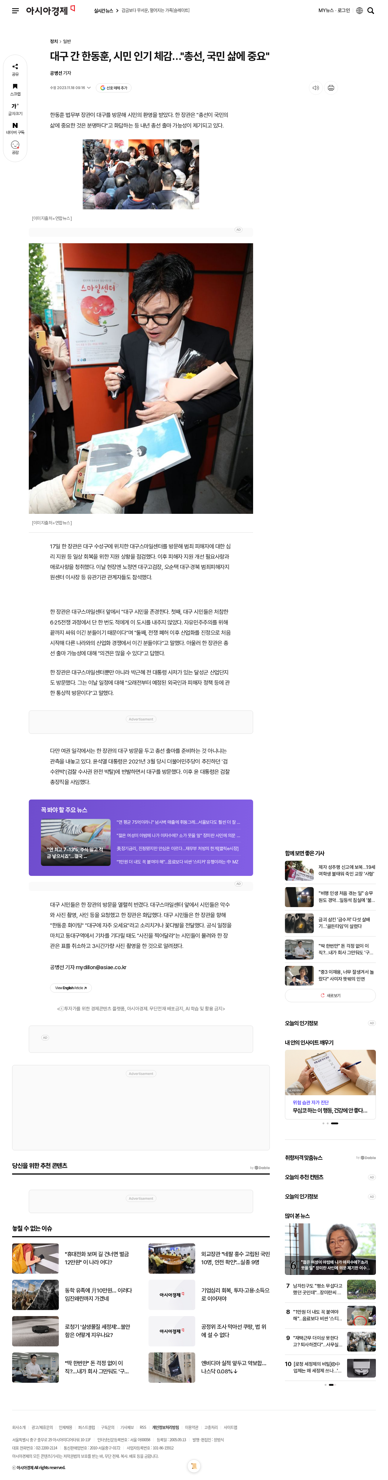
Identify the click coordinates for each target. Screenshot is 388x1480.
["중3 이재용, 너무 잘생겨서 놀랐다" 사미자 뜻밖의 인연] (299, 984)
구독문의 (107, 1427)
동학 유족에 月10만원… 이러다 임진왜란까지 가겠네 (98, 1294)
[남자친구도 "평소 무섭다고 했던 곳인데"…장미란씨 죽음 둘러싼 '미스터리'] (361, 1298)
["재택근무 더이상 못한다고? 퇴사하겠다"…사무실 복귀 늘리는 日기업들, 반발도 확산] (361, 1350)
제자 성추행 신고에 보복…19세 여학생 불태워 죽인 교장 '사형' (347, 870)
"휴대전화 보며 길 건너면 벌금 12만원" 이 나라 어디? (97, 1258)
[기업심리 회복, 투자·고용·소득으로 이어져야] (172, 1308)
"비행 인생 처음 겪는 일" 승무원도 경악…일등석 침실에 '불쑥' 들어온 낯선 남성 (346, 897)
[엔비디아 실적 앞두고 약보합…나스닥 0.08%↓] (172, 1381)
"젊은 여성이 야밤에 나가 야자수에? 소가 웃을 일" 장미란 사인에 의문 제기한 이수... (179, 835)
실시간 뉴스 (103, 10)
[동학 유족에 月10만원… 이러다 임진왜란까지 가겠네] (35, 1308)
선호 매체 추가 (116, 88)
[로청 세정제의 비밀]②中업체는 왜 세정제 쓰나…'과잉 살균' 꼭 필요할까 (317, 1371)
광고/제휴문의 (42, 1427)
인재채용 (65, 1427)
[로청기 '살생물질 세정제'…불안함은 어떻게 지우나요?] (35, 1345)
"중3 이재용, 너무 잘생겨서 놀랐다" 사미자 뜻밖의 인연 (346, 975)
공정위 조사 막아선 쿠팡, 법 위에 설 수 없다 (233, 1331)
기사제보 (127, 1427)
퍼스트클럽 (86, 1427)
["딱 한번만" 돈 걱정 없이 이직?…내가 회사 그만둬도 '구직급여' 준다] (299, 958)
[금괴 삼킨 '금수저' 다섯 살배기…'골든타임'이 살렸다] (299, 932)
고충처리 (211, 1427)
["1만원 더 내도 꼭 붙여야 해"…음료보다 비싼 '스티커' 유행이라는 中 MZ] (361, 1324)
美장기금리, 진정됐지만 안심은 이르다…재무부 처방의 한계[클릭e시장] (178, 848)
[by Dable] (260, 1167)
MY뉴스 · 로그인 (334, 10)
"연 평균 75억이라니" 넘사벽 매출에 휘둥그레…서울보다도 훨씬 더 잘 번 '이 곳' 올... (179, 822)
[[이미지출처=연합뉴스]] (141, 174)
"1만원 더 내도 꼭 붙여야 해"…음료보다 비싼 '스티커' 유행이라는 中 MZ (178, 862)
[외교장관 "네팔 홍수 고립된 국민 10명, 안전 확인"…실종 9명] (172, 1272)
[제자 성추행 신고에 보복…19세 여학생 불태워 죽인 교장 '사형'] (299, 879)
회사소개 (18, 1427)
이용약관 (191, 1427)
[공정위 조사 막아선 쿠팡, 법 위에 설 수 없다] (172, 1345)
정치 (54, 41)
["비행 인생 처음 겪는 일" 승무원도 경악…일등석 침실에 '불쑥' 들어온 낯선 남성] (299, 905)
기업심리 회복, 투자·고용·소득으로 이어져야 (235, 1294)
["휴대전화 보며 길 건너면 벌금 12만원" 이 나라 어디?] (35, 1272)
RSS (143, 1427)
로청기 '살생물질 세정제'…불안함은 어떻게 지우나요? (97, 1331)
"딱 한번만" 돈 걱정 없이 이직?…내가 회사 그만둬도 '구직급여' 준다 (346, 949)
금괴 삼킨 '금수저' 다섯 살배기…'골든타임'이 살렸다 (344, 923)
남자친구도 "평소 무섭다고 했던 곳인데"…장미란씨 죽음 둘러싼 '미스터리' (317, 1292)
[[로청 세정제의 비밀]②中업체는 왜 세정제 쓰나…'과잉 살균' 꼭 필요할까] (361, 1376)
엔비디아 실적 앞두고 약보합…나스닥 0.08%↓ (233, 1367)
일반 (67, 41)
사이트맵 (230, 1427)
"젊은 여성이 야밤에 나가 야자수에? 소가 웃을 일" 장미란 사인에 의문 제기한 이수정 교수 (335, 1268)
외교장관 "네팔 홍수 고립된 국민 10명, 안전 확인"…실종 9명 (235, 1258)
